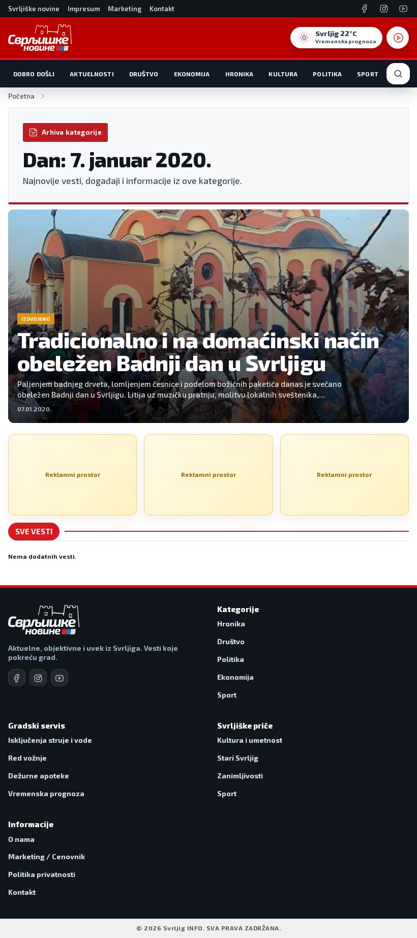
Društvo (144, 73)
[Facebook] (364, 8)
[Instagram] (384, 8)
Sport (367, 73)
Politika (327, 73)
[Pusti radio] (397, 37)
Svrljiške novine (33, 9)
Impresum (84, 9)
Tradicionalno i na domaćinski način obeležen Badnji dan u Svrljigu (198, 351)
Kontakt (162, 9)
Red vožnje (27, 757)
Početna (21, 96)
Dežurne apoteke (38, 775)
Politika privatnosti (41, 874)
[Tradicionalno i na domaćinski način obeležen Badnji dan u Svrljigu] (208, 316)
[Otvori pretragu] (398, 73)
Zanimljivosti (240, 775)
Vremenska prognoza (46, 793)
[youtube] (59, 677)
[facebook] (16, 677)
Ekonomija (192, 73)
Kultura (283, 73)
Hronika (239, 73)
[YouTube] (403, 8)
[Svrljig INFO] (40, 37)
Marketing (124, 9)
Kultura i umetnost (249, 740)
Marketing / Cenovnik (46, 856)
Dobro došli (33, 73)
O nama (21, 839)
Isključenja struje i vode (50, 740)
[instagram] (38, 677)
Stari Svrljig (237, 757)
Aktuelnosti (91, 73)
